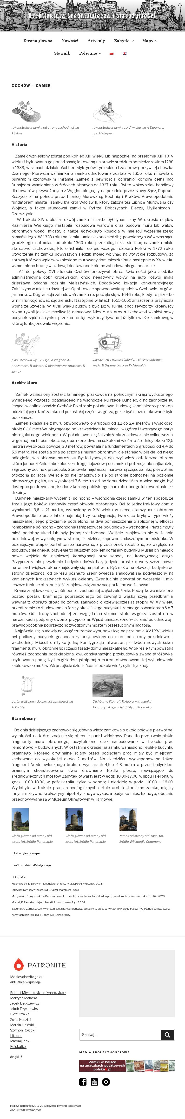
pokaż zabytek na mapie (26, 853)
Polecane (88, 53)
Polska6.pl (18, 1046)
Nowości (70, 40)
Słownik (62, 53)
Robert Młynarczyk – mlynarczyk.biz (38, 993)
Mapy (147, 40)
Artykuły (96, 40)
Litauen (16, 1036)
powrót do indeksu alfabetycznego (31, 865)
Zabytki (122, 40)
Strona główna (38, 40)
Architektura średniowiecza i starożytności (92, 15)
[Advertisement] (127, 983)
